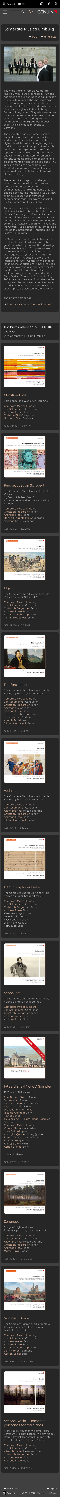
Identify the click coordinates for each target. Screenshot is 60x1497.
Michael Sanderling (22, 1103)
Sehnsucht (12, 993)
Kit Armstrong (16, 1140)
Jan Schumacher (21, 409)
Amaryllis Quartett (24, 1134)
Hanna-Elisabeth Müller (24, 517)
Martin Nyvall (16, 1250)
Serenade (11, 1221)
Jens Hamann (18, 717)
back (35, 36)
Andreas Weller (17, 707)
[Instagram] (42, 3)
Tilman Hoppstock (19, 617)
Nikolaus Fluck (18, 418)
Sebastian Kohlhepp (20, 614)
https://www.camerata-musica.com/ (29, 304)
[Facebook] (49, 3)
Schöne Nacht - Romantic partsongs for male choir (24, 1423)
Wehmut (11, 790)
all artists (50, 36)
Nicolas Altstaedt (18, 1112)
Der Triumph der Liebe (22, 887)
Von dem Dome (16, 1318)
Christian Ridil (15, 395)
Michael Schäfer (17, 1106)
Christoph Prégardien (21, 511)
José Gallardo (16, 1131)
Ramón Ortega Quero (21, 1137)
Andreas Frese (17, 412)
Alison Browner (23, 810)
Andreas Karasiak (19, 520)
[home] (4, 12)
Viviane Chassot (20, 1128)
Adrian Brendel (16, 1146)
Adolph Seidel (16, 720)
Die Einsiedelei (15, 684)
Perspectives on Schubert (24, 485)
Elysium (10, 588)
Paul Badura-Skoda (20, 1097)
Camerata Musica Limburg (20, 405)
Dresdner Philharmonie (18, 1109)
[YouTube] (56, 3)
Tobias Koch (15, 1100)
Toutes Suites (12, 1115)
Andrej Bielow (16, 1143)
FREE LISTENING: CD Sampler (27, 1086)
